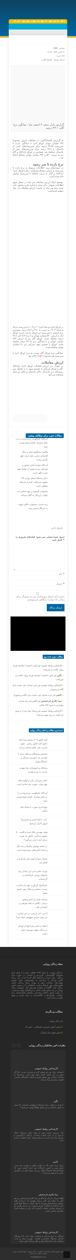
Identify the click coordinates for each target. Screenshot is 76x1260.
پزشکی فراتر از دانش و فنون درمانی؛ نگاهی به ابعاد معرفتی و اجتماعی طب (33, 903)
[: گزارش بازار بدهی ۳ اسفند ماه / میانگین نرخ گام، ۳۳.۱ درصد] (14, 40)
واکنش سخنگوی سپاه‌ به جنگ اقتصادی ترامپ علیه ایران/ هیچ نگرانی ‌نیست (34, 456)
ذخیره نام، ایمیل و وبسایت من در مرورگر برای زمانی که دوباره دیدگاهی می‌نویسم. (40, 598)
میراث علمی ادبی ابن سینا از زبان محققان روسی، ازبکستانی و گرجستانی (32, 875)
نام (60, 573)
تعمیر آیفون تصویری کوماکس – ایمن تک (42, 1027)
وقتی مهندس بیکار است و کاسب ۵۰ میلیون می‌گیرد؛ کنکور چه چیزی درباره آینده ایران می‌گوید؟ (31, 836)
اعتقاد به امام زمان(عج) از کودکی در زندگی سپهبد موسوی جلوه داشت (32, 930)
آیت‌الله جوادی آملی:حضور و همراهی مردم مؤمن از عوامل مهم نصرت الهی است (32, 469)
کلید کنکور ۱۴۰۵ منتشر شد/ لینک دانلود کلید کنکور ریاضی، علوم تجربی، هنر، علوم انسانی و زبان (33, 744)
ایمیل (59, 583)
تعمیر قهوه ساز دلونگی (50, 1032)
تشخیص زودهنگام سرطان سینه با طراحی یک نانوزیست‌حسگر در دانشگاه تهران (32, 758)
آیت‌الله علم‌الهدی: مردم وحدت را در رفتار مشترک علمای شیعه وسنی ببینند (32, 443)
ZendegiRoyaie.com (38, 1257)
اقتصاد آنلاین (47, 60)
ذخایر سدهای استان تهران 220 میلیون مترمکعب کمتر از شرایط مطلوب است (34, 482)
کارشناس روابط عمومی (51, 665)
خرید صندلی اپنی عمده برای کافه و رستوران (32, 695)
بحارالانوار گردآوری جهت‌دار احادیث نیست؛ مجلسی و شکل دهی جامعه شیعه (31, 889)
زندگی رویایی (54, 1021)
